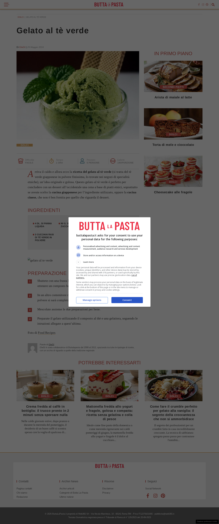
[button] (109, 262)
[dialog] (109, 262)
